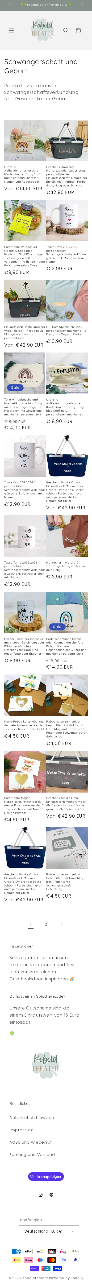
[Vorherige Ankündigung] (9, 5)
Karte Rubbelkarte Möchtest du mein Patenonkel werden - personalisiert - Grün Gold (24, 725)
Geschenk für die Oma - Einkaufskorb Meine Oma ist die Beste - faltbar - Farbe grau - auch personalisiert (66, 803)
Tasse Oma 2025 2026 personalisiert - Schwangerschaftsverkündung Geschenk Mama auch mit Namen (67, 254)
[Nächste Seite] (61, 924)
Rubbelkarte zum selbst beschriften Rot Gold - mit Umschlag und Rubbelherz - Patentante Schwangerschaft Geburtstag (67, 729)
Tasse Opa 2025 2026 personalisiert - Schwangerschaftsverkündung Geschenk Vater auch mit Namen (25, 489)
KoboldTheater (35, 1278)
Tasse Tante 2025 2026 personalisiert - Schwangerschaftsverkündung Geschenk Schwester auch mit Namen (25, 570)
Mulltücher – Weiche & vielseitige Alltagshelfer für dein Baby (65, 566)
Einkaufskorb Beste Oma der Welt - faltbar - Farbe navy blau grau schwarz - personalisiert (25, 332)
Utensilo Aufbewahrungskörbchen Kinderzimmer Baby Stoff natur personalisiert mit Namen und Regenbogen (22, 174)
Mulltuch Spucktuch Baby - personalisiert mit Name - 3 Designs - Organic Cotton (66, 330)
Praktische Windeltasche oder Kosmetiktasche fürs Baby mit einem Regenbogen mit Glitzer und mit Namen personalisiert (66, 646)
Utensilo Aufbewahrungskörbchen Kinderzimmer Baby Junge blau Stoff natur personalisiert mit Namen (65, 407)
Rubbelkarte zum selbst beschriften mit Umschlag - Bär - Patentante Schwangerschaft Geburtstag (66, 882)
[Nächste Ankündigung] (82, 5)
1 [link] (31, 924)
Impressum (21, 1130)
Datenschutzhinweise (31, 1117)
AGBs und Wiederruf (30, 1142)
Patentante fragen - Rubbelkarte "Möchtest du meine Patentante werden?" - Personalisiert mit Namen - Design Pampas (25, 805)
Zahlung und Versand (32, 1154)
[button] (11, 30)
